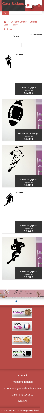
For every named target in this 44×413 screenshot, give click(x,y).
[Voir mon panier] (29, 5)
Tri (19, 45)
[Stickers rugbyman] (8, 74)
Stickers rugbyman (28, 87)
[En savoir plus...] (22, 294)
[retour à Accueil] (5, 22)
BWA (36, 410)
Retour (9, 29)
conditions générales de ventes (22, 388)
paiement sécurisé (22, 394)
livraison (23, 401)
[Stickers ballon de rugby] (8, 120)
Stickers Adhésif (19, 22)
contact (22, 375)
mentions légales (23, 381)
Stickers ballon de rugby (28, 133)
